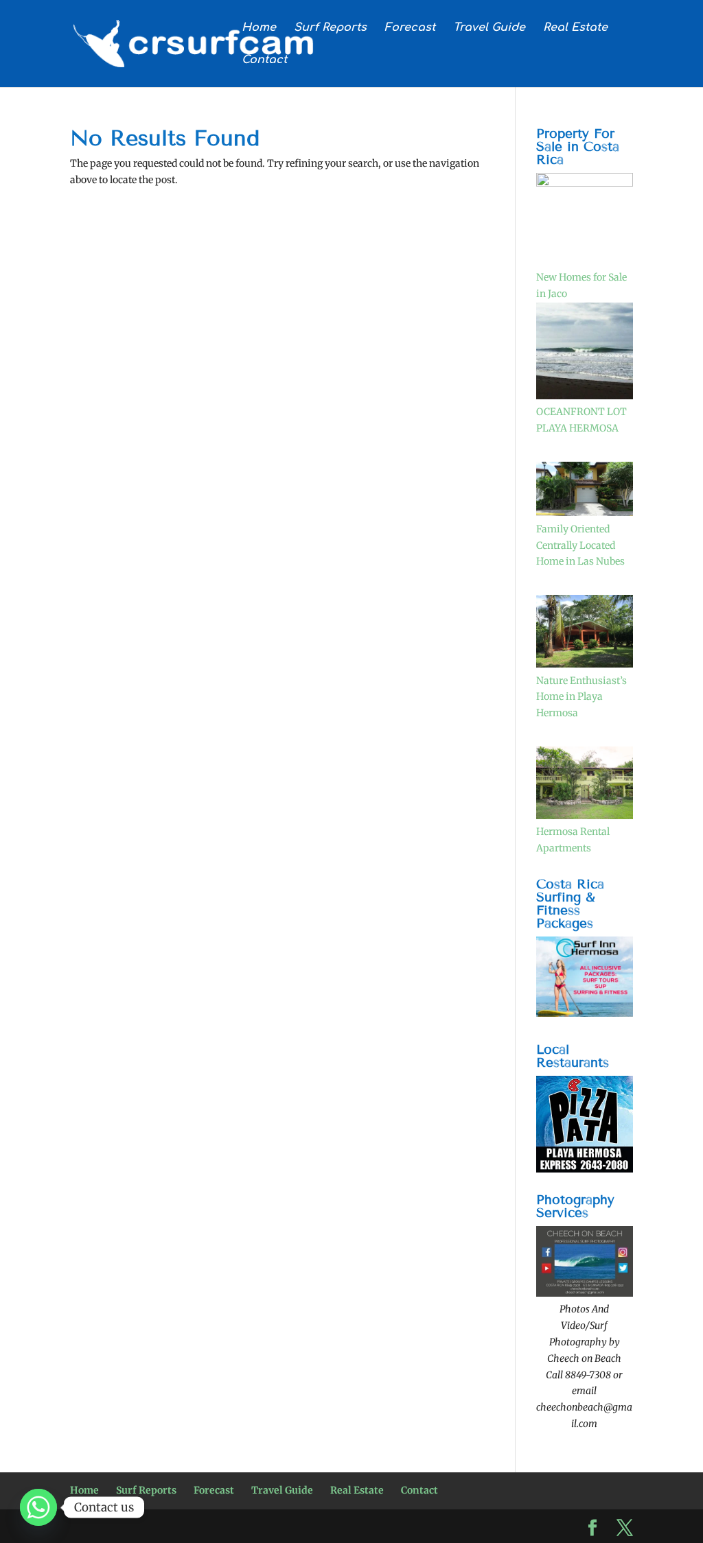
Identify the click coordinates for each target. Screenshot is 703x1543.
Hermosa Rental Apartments (573, 839)
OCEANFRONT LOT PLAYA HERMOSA (581, 419)
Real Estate (575, 28)
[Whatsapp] (38, 1507)
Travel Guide (489, 28)
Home (259, 28)
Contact (264, 60)
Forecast (409, 28)
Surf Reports (330, 28)
